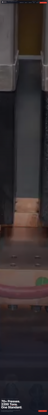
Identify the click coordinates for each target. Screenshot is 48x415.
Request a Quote (43, 2)
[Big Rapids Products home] (4, 2)
